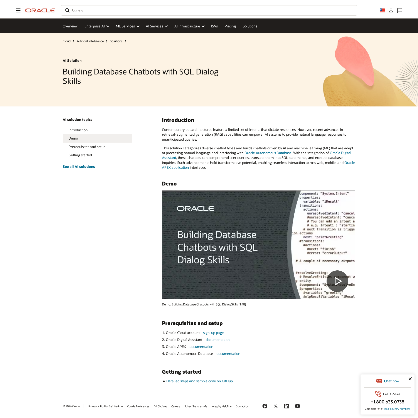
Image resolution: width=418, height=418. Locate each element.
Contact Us (242, 406)
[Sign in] (391, 10)
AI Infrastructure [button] (187, 26)
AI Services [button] (154, 26)
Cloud (67, 41)
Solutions (250, 26)
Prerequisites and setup (87, 146)
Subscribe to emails (195, 406)
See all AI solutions (79, 166)
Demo (73, 138)
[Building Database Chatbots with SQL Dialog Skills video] (258, 244)
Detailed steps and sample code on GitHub (199, 381)
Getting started (80, 155)
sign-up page (213, 332)
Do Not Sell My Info (111, 406)
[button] (18, 10)
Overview (70, 26)
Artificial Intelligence (90, 41)
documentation (218, 339)
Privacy (92, 406)
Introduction (78, 130)
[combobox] (209, 10)
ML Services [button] (125, 26)
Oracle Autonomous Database (268, 152)
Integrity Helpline (221, 406)
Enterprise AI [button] (94, 26)
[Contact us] (399, 10)
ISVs (214, 26)
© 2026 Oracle (71, 406)
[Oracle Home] (40, 10)
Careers (175, 406)
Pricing (230, 26)
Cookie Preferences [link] (138, 406)
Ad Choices (160, 406)
